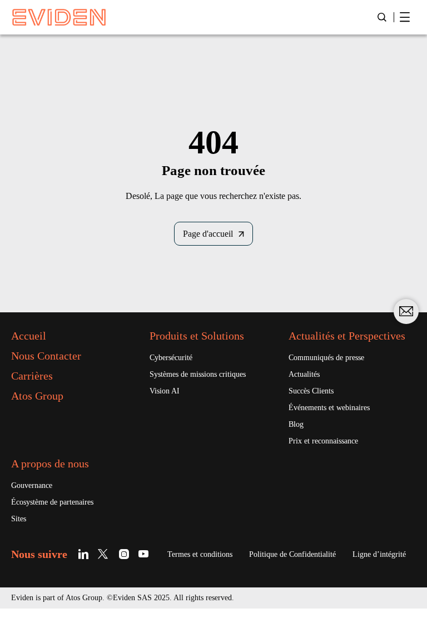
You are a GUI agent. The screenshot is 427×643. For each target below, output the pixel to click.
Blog (296, 424)
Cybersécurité (171, 357)
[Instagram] (124, 554)
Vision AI (165, 391)
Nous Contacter (46, 356)
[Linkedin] (85, 554)
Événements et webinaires (329, 407)
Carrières (32, 376)
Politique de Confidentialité (292, 554)
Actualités (304, 374)
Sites (18, 519)
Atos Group (37, 396)
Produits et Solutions (197, 336)
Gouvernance (31, 485)
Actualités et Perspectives (347, 336)
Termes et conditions (199, 554)
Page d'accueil (208, 233)
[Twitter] (105, 554)
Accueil (28, 336)
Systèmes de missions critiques (198, 374)
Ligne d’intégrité (379, 554)
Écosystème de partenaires (52, 502)
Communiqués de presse (326, 357)
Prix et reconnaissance (323, 441)
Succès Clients (311, 391)
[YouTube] (144, 554)
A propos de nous (50, 463)
